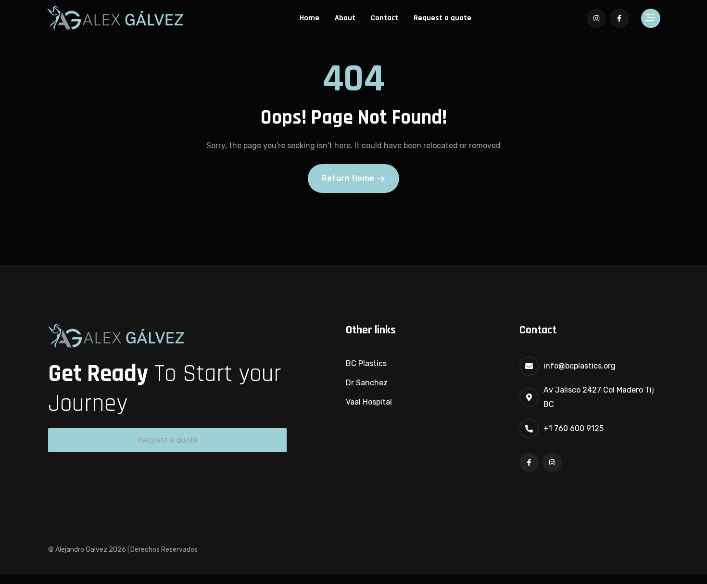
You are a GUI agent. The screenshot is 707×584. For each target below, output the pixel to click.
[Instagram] (552, 462)
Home (309, 18)
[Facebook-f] (529, 462)
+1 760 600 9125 (573, 428)
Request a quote (442, 18)
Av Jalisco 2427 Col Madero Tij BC (598, 397)
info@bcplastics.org (579, 365)
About (345, 18)
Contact (384, 18)
